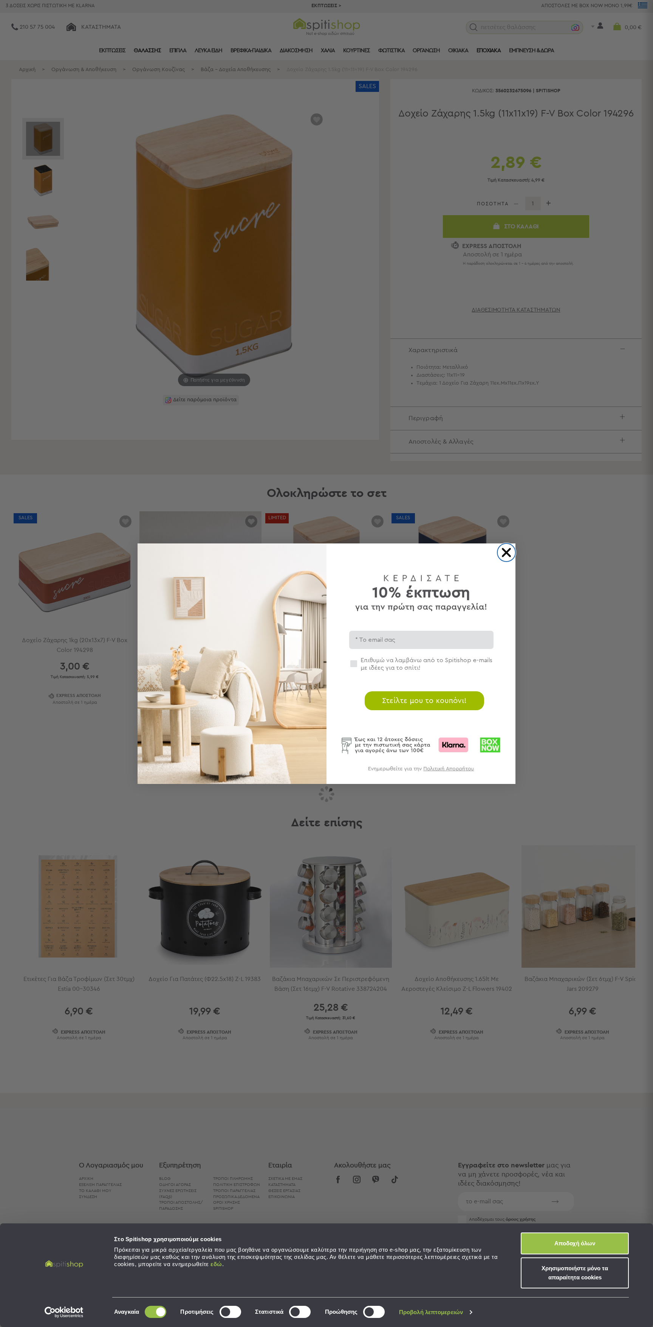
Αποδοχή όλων (574, 1243)
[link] (420, 772)
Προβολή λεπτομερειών (431, 1312)
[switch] (230, 1312)
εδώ (216, 1264)
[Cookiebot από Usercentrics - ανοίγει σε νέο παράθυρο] (64, 1312)
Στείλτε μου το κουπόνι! (424, 701)
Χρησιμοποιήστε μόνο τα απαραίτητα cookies (575, 1272)
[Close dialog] (506, 552)
